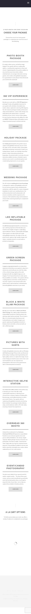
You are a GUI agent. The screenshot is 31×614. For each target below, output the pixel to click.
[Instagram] (10, 587)
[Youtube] (14, 587)
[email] (17, 587)
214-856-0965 (15, 590)
